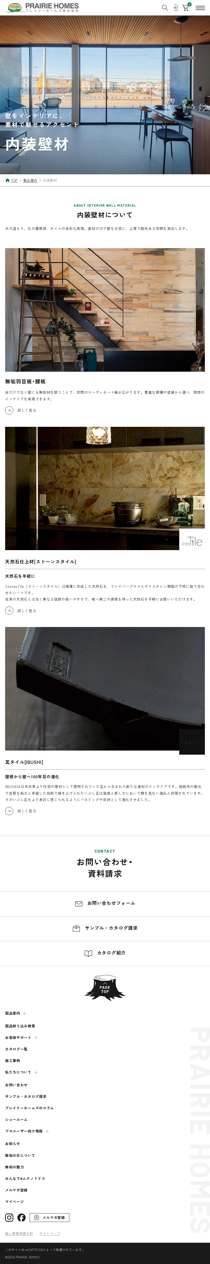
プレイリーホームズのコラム (29, 1108)
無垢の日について (20, 1155)
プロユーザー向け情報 (24, 1131)
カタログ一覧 (16, 1049)
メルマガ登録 (16, 1190)
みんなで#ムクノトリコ (25, 1178)
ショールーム (16, 1119)
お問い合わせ (16, 1085)
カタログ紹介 (111, 952)
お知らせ (12, 1143)
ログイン (175, 8)
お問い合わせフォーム (110, 902)
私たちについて (18, 1072)
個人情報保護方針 (19, 1233)
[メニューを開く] (200, 7)
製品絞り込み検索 (20, 1026)
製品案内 (12, 1013)
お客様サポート (18, 1037)
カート (185, 8)
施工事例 (12, 1060)
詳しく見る (26, 410)
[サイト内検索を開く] (165, 8)
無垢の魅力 (14, 1167)
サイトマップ (49, 1233)
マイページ (14, 1201)
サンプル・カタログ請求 (110, 927)
